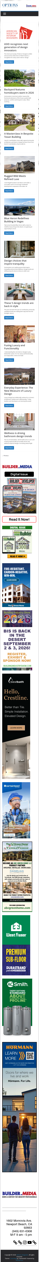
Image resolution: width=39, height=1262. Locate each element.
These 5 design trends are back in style (19, 304)
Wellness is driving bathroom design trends (18, 434)
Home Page (8, 1206)
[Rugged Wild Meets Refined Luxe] (19, 164)
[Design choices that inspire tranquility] (19, 249)
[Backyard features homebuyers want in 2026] (19, 78)
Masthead (31, 1206)
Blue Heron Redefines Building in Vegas (16, 220)
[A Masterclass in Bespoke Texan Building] (19, 122)
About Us (8, 1209)
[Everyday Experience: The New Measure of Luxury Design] (19, 376)
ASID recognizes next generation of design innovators (16, 47)
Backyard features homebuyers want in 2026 (19, 91)
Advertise (20, 1206)
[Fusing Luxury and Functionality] (19, 333)
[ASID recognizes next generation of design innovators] (19, 32)
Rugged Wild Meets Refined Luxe (15, 177)
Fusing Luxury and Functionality (14, 347)
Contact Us (20, 1209)
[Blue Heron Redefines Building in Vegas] (19, 206)
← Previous (5, 455)
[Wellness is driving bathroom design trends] (19, 421)
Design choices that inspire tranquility (15, 262)
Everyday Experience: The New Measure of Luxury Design (18, 390)
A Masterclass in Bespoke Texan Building (18, 135)
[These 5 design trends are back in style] (19, 291)
